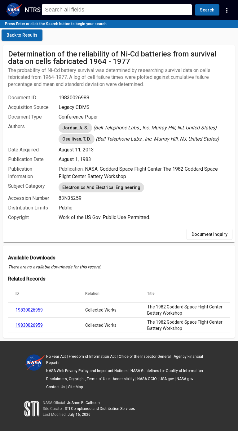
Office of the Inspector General (145, 356)
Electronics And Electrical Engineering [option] (101, 187)
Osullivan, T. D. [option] (76, 139)
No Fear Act (56, 356)
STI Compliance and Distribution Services (100, 408)
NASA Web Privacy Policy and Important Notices (87, 371)
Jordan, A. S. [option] (75, 127)
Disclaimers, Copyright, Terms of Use (78, 379)
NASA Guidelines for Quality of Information (166, 371)
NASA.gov (185, 379)
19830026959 (29, 310)
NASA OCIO (147, 379)
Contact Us (55, 387)
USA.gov (167, 379)
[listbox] (144, 128)
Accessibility (123, 379)
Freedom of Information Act (92, 356)
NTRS (33, 10)
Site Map (75, 387)
